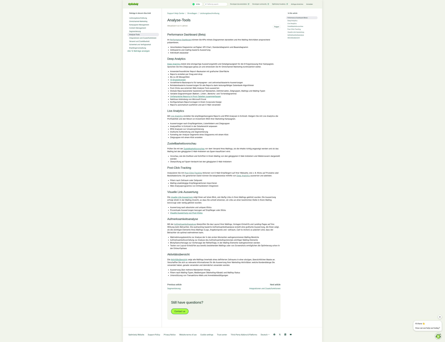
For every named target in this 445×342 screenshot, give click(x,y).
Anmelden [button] (309, 4)
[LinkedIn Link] (285, 335)
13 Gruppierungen (178, 80)
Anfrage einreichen (297, 4)
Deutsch (264, 335)
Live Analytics (177, 116)
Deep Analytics (174, 64)
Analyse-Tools (134, 34)
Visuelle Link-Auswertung (296, 32)
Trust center (222, 335)
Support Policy (154, 335)
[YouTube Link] (290, 335)
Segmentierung (174, 288)
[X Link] (280, 335)
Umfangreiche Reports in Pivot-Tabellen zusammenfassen (195, 96)
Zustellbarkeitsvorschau (194, 148)
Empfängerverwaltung (137, 48)
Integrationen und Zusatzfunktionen (264, 288)
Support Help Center (175, 13)
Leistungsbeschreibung (209, 13)
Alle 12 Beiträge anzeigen (138, 51)
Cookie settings (206, 335)
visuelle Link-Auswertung (182, 197)
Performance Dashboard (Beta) (298, 18)
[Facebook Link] (274, 335)
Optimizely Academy (279, 4)
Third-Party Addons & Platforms (244, 335)
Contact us (179, 311)
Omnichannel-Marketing (138, 21)
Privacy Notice (170, 335)
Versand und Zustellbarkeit (139, 41)
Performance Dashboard (181, 40)
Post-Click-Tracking (193, 173)
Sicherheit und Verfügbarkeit (140, 44)
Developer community (259, 4)
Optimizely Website (136, 335)
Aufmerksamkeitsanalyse (185, 224)
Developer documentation (238, 4)
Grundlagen (192, 13)
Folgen (276, 27)
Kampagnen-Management (139, 25)
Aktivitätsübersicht (179, 259)
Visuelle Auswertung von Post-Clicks (186, 213)
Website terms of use (188, 335)
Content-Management (137, 28)
